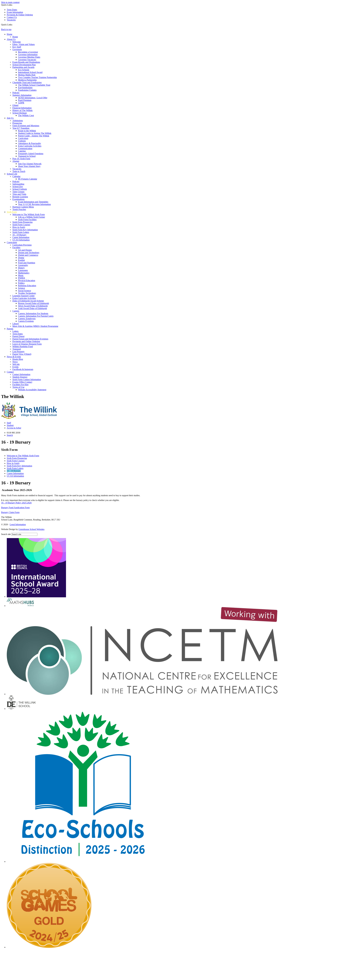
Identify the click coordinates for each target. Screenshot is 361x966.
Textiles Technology (27, 293)
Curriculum (23, 138)
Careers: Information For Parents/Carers (35, 316)
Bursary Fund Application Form (15, 507)
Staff (9, 423)
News (15, 362)
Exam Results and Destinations (26, 62)
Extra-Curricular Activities (24, 298)
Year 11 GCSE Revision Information (34, 204)
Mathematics (23, 273)
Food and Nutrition (26, 262)
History (21, 268)
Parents (10, 329)
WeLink (16, 364)
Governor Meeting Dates (29, 57)
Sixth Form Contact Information (26, 379)
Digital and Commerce (28, 255)
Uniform (22, 141)
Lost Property (18, 351)
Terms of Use (18, 387)
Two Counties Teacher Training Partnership (37, 77)
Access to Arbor (14, 428)
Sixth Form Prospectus (22, 222)
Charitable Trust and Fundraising (27, 82)
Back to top (6, 29)
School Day (17, 186)
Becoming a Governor (28, 52)
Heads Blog (17, 359)
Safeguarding (18, 184)
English (21, 260)
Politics (21, 283)
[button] (13, 24)
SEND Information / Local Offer (32, 97)
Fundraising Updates (27, 90)
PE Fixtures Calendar (27, 179)
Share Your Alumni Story (29, 166)
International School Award (30, 72)
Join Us (10, 118)
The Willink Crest (26, 115)
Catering (22, 151)
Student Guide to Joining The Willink (34, 133)
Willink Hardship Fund (22, 346)
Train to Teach (18, 171)
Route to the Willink (27, 130)
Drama (21, 257)
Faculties (16, 247)
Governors (17, 49)
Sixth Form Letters (20, 232)
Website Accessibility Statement (32, 389)
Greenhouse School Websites (31, 529)
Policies (15, 92)
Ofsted (15, 105)
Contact (10, 372)
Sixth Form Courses (21, 224)
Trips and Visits (19, 194)
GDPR (21, 103)
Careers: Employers (27, 318)
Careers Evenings (26, 321)
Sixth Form (12, 212)
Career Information (20, 237)
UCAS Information (21, 240)
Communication (25, 148)
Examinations (18, 199)
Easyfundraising (25, 87)
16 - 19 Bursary (19, 235)
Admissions (17, 120)
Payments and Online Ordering (26, 341)
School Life (12, 174)
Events (15, 367)
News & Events (14, 356)
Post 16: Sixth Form (21, 158)
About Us (11, 39)
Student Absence (19, 377)
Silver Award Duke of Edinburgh (33, 306)
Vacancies (11, 20)
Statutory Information (21, 95)
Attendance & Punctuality (29, 143)
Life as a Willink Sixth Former (31, 217)
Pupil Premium (24, 100)
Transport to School (27, 156)
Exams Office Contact (22, 382)
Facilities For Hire (20, 384)
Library (15, 323)
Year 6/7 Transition (20, 128)
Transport (16, 349)
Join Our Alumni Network (29, 163)
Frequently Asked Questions (30, 153)
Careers (15, 311)
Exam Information (15, 12)
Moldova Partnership (27, 80)
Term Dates (12, 9)
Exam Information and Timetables (33, 202)
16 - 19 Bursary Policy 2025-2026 (16, 503)
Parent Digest (18, 336)
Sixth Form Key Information (25, 229)
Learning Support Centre (23, 295)
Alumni (15, 161)
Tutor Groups (18, 191)
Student (10, 425)
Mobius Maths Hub (26, 75)
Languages (23, 270)
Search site (6, 534)
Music (21, 275)
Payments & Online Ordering (20, 15)
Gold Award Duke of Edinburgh (32, 308)
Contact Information (21, 374)
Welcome (16, 42)
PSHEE (21, 278)
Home (9, 34)
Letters (15, 331)
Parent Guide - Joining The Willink (33, 136)
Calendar (16, 176)
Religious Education (27, 285)
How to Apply (18, 227)
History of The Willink (22, 110)
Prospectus (17, 123)
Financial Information (22, 108)
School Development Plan (24, 64)
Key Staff (16, 47)
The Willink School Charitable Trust (34, 85)
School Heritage (19, 113)
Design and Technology (28, 252)
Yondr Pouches (19, 209)
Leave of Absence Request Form (27, 344)
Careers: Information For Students (33, 313)
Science (21, 288)
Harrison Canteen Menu (23, 207)
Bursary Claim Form (10, 512)
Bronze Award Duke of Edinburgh (33, 303)
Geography (23, 265)
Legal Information (18, 524)
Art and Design (25, 250)
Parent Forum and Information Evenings (30, 339)
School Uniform (19, 189)
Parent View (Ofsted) (21, 354)
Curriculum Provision (22, 245)
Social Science (24, 290)
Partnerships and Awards (23, 67)
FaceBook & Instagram (22, 369)
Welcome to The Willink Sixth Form (28, 214)
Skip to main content (10, 2)
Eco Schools (23, 70)
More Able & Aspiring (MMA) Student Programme (35, 326)
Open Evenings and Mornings (25, 125)
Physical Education (26, 280)
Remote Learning (20, 196)
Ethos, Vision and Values (23, 44)
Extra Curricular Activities (29, 146)
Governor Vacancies (27, 59)
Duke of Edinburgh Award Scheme (28, 301)
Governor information (28, 54)
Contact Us (12, 17)
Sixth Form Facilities (27, 219)
